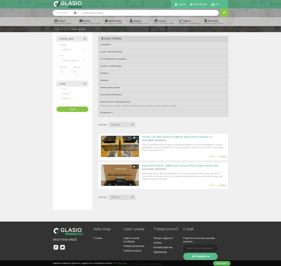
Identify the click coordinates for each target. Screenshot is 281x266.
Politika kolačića (132, 250)
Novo (64, 89)
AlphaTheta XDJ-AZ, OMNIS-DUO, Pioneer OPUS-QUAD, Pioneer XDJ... (180, 165)
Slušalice (104, 73)
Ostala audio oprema (110, 87)
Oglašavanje (160, 252)
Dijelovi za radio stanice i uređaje (162, 105)
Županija (62, 44)
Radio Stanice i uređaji (110, 105)
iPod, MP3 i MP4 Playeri (111, 94)
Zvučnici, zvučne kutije (110, 66)
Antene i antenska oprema (133, 105)
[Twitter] (62, 247)
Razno (67, 29)
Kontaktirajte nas (162, 247)
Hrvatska (76, 7)
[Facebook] (56, 247)
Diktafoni (104, 80)
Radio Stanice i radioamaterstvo (115, 101)
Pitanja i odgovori (163, 238)
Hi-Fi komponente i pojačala (113, 58)
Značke (157, 242)
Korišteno (66, 94)
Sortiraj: (102, 124)
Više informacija (120, 263)
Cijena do (76, 67)
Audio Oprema (78, 29)
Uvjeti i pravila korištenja (131, 239)
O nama (98, 238)
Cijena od (63, 67)
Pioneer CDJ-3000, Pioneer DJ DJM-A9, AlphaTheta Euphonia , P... (177, 136)
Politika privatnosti (134, 246)
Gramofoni (105, 44)
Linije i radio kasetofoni (111, 51)
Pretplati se (202, 256)
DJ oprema (106, 112)
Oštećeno (66, 98)
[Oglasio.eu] (68, 4)
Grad (61, 55)
